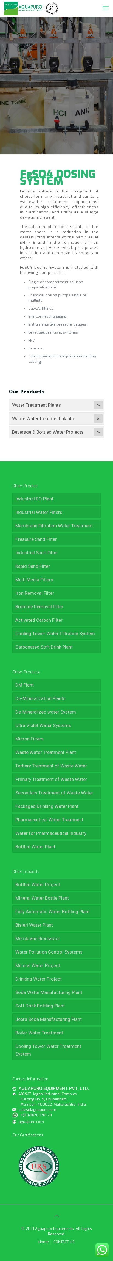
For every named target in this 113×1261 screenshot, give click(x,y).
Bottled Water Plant (35, 846)
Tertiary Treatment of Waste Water (51, 766)
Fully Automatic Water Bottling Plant (52, 911)
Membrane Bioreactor (37, 938)
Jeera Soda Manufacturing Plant (48, 1019)
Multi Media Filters (34, 579)
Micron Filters (29, 739)
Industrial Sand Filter (36, 552)
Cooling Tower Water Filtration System (55, 633)
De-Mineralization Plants (40, 698)
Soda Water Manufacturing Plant (48, 992)
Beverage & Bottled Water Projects (48, 432)
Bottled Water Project (37, 884)
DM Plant (24, 685)
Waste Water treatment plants (43, 418)
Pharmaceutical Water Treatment (49, 819)
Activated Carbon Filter (39, 620)
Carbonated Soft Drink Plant (44, 647)
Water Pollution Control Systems (49, 952)
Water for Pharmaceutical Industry (50, 833)
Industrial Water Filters (38, 512)
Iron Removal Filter (34, 593)
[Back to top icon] (56, 1216)
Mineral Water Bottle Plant (42, 898)
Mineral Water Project (37, 965)
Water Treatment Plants (36, 405)
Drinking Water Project (38, 979)
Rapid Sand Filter (32, 566)
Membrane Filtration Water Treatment (54, 525)
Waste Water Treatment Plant (45, 752)
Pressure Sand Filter (36, 539)
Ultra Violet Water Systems (43, 725)
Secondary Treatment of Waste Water (54, 792)
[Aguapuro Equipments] (32, 8)
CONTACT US (64, 1242)
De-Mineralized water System (45, 712)
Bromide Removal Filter (39, 606)
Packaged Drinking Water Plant (46, 806)
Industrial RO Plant (34, 499)
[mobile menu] (105, 8)
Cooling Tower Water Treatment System (48, 1050)
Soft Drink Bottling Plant (40, 1006)
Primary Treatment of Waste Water (51, 779)
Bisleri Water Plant (34, 925)
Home (43, 1242)
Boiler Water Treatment (39, 1033)
